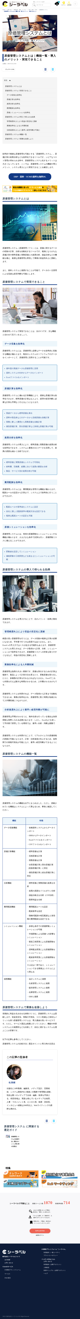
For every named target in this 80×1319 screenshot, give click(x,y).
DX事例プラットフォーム (13, 1270)
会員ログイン (40, 1235)
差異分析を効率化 (12, 104)
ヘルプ (46, 1273)
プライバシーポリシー (51, 1255)
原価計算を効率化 (12, 99)
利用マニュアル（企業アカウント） (55, 1270)
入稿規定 (46, 1267)
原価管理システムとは (13, 86)
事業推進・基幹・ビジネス (20, 9)
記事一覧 (9, 9)
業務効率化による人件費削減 (16, 126)
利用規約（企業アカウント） (53, 1264)
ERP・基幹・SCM (33, 9)
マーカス (7, 1274)
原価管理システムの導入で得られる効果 (20, 117)
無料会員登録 (40, 1231)
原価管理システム (43, 9)
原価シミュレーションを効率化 (17, 112)
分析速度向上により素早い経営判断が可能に (22, 130)
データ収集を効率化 (13, 95)
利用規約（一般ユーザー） (52, 1252)
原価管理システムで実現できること (18, 91)
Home (3, 9)
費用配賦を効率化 (12, 108)
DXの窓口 (8, 1278)
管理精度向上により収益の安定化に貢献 (21, 121)
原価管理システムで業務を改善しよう (19, 139)
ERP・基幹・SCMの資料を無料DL (30, 177)
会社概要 (7, 1260)
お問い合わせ (9, 1263)
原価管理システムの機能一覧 (16, 134)
